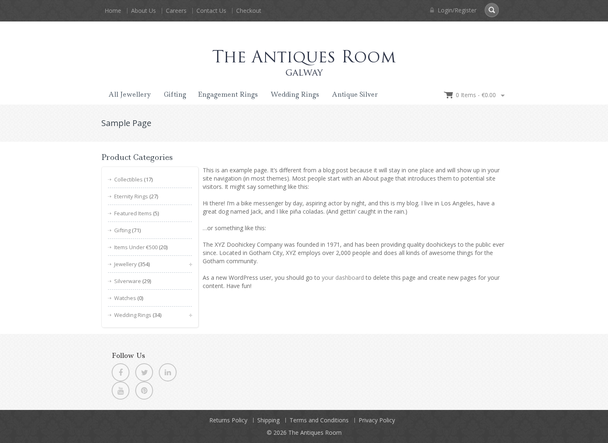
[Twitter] (144, 372)
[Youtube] (120, 390)
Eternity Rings (131, 196)
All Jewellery (129, 94)
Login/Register (456, 10)
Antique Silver (355, 94)
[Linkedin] (168, 372)
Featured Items (133, 213)
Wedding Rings (294, 94)
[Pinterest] (144, 390)
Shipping (268, 420)
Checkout (248, 10)
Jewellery (125, 264)
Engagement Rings (228, 94)
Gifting (175, 94)
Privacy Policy (377, 420)
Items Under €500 (136, 247)
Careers (176, 10)
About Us (143, 10)
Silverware (127, 281)
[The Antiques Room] (304, 55)
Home (113, 10)
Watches (125, 298)
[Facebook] (120, 372)
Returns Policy (228, 420)
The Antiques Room (315, 432)
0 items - (476, 95)
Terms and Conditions (319, 420)
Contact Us (211, 10)
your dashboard (343, 277)
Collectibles (128, 179)
